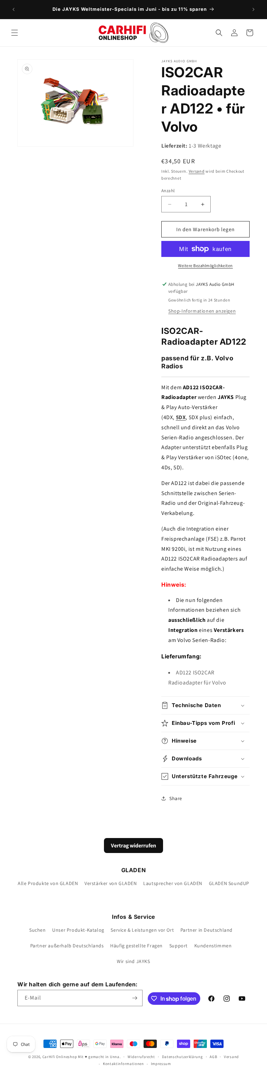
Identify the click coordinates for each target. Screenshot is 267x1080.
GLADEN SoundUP (229, 883)
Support (178, 945)
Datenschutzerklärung (182, 1056)
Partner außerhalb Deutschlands (67, 945)
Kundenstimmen (213, 945)
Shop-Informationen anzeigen (202, 311)
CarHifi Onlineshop (59, 1056)
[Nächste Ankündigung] (253, 9)
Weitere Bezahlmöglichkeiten (205, 265)
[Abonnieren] (134, 998)
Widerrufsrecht (141, 1056)
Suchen (37, 930)
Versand (197, 171)
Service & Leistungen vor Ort (142, 930)
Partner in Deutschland (206, 930)
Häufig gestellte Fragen (136, 945)
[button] (14, 32)
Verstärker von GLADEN (110, 883)
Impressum (161, 1063)
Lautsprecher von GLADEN (172, 883)
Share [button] (175, 798)
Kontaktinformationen (123, 1063)
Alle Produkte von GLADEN (48, 883)
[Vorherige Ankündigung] (13, 9)
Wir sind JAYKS (133, 961)
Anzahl (168, 191)
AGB (213, 1056)
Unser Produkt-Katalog (78, 930)
